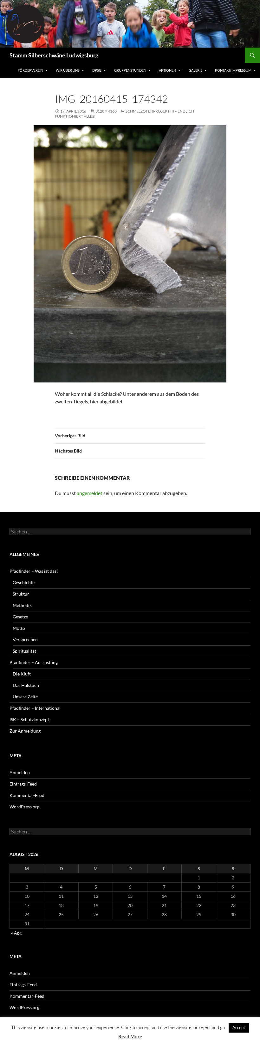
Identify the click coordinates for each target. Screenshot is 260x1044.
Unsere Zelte (25, 696)
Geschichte (24, 582)
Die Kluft (22, 673)
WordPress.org (24, 806)
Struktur (21, 594)
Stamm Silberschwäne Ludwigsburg (54, 55)
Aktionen (167, 70)
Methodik (22, 605)
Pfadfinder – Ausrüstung (34, 662)
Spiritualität (24, 651)
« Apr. (16, 933)
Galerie (195, 70)
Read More (130, 1036)
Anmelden (20, 772)
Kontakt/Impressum (233, 70)
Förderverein (30, 70)
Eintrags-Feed (23, 783)
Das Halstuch (26, 685)
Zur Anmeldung (25, 731)
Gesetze (20, 616)
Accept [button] (238, 1027)
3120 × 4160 (106, 111)
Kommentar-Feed (27, 795)
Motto (19, 628)
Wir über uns (68, 70)
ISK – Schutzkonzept (29, 719)
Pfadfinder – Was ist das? (34, 571)
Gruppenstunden (130, 70)
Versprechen (25, 639)
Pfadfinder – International (35, 708)
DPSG (96, 70)
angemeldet (89, 493)
